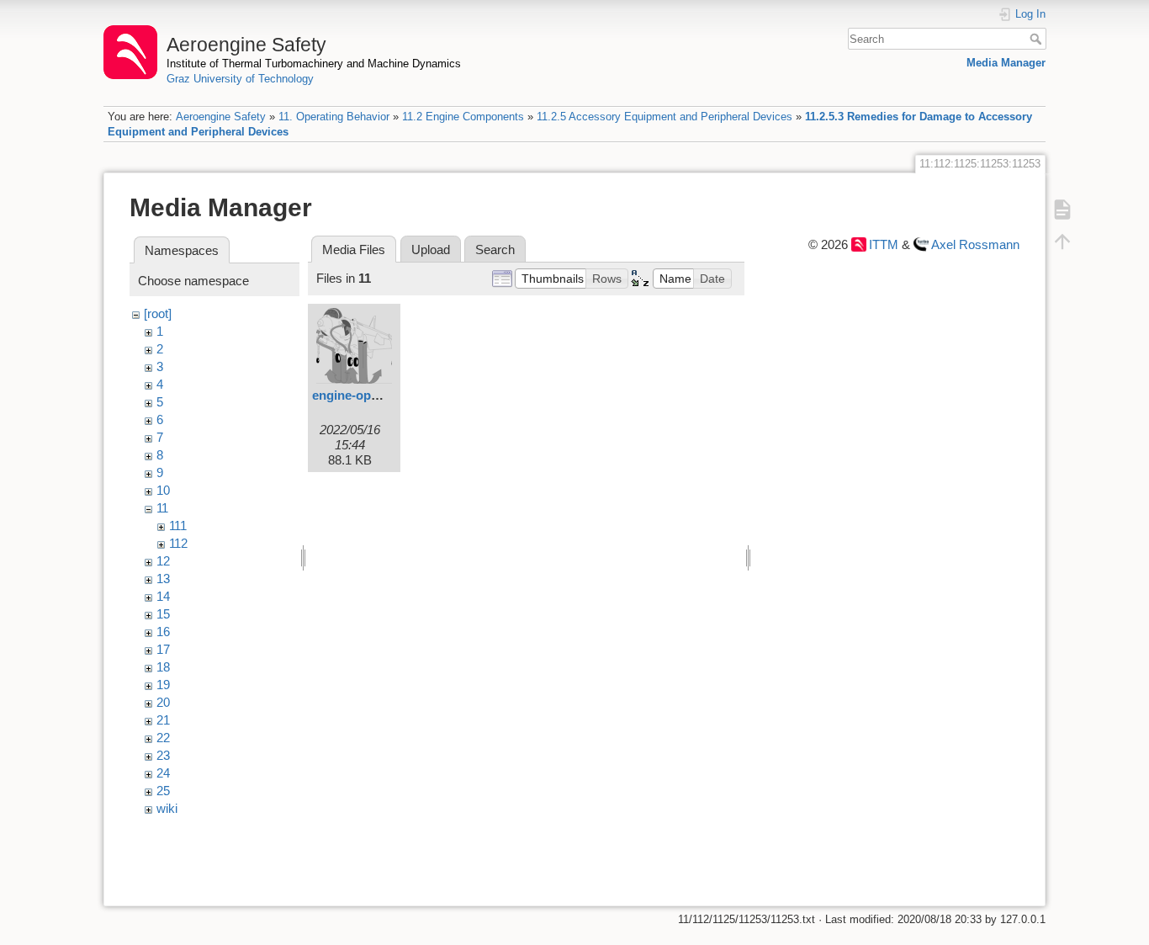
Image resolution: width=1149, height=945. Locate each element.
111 (178, 525)
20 (163, 702)
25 (163, 790)
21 (163, 720)
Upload (430, 249)
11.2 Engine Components (463, 116)
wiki (166, 808)
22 (163, 737)
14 (163, 596)
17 (163, 649)
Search (1038, 39)
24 (163, 773)
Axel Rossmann (975, 244)
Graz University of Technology (240, 78)
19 (163, 684)
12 (163, 561)
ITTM (883, 244)
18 (163, 667)
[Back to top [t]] (1062, 241)
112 (178, 543)
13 (163, 578)
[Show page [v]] (1062, 210)
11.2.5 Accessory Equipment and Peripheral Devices (664, 116)
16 (163, 631)
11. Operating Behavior (333, 116)
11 (162, 508)
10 (163, 490)
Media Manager (1006, 62)
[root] (158, 313)
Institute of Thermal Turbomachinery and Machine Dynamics (314, 63)
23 (163, 755)
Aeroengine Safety (221, 116)
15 (163, 614)
